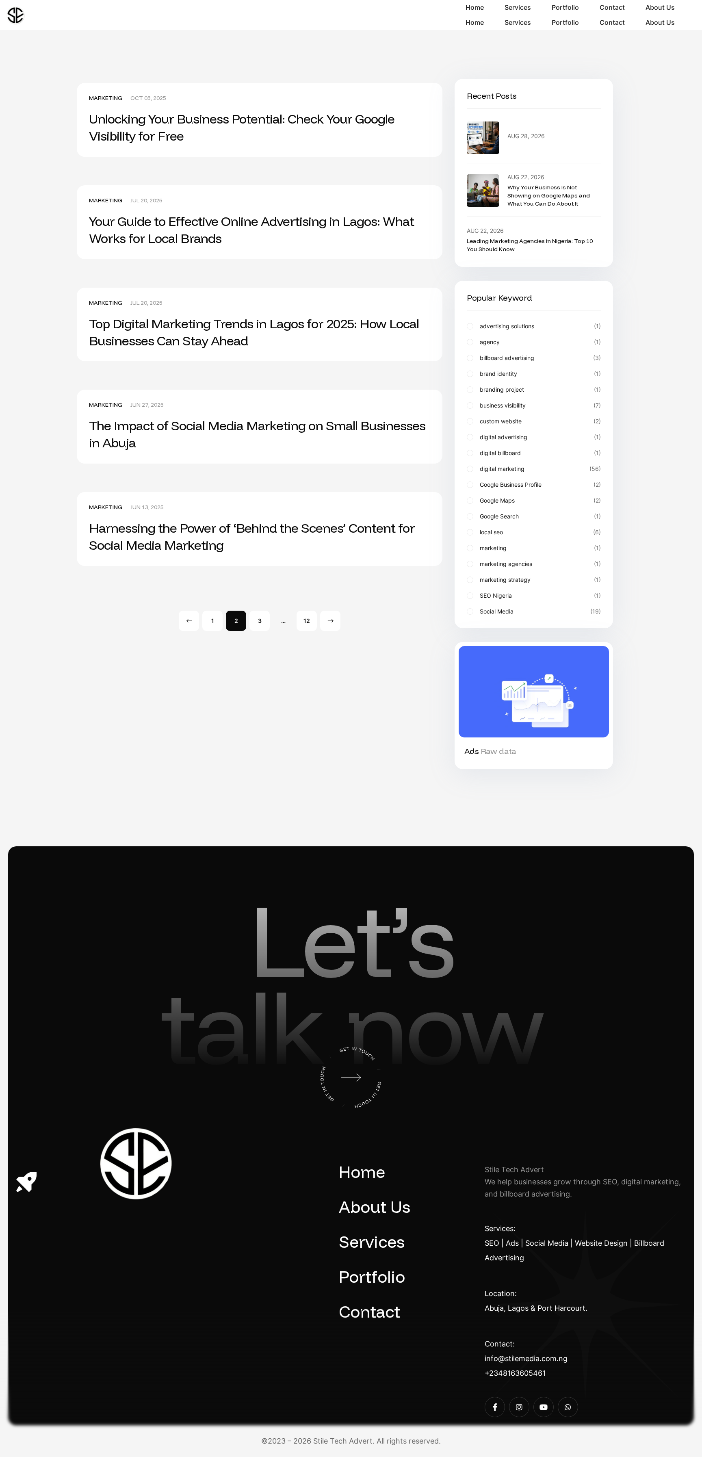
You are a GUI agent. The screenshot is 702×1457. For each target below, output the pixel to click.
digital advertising (540, 437)
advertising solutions (540, 326)
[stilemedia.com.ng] (15, 15)
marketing (540, 548)
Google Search (540, 516)
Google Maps (540, 500)
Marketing (105, 98)
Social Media (540, 611)
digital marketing (540, 469)
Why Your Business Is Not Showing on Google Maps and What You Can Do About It (548, 195)
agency (540, 342)
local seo (540, 532)
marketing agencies (540, 564)
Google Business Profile (540, 485)
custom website (540, 421)
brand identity (540, 374)
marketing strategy (540, 580)
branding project (540, 389)
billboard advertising (540, 358)
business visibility (540, 405)
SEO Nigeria (540, 595)
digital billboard (540, 453)
